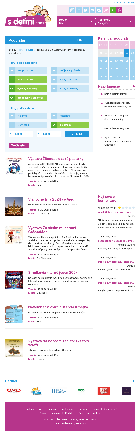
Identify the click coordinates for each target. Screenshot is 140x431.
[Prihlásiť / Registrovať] (106, 10)
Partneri (53, 409)
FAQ (41, 409)
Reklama (55, 413)
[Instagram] (72, 10)
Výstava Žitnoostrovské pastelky (55, 159)
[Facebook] (79, 10)
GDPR (96, 409)
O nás (43, 413)
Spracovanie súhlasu (90, 413)
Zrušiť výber (19, 145)
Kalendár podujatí (113, 38)
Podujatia (30, 49)
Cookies (83, 409)
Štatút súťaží (110, 409)
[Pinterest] (92, 10)
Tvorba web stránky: (70, 423)
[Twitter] (86, 10)
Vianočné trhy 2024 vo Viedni (52, 199)
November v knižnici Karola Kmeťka (58, 307)
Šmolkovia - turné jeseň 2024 (53, 273)
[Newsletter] (99, 10)
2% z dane (28, 409)
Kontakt (69, 413)
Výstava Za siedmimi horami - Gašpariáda (53, 230)
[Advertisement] (116, 172)
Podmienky (67, 409)
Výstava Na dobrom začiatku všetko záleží (58, 343)
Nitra (20, 49)
